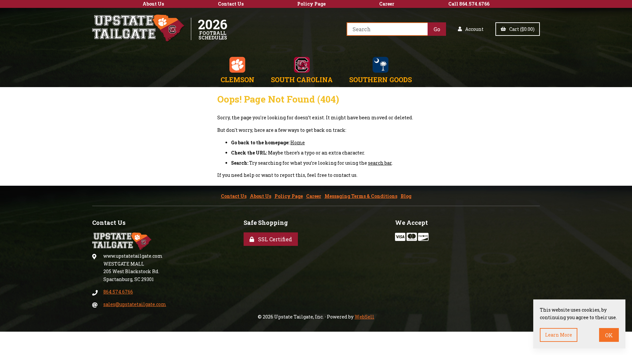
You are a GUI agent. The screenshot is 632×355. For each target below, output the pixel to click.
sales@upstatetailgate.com (134, 304)
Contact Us (231, 4)
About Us (153, 4)
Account (473, 29)
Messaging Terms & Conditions (361, 196)
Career (386, 4)
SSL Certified (273, 239)
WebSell (364, 317)
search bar (380, 163)
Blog (406, 196)
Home (297, 142)
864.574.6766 (118, 292)
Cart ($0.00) (521, 29)
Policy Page (311, 4)
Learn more (558, 335)
